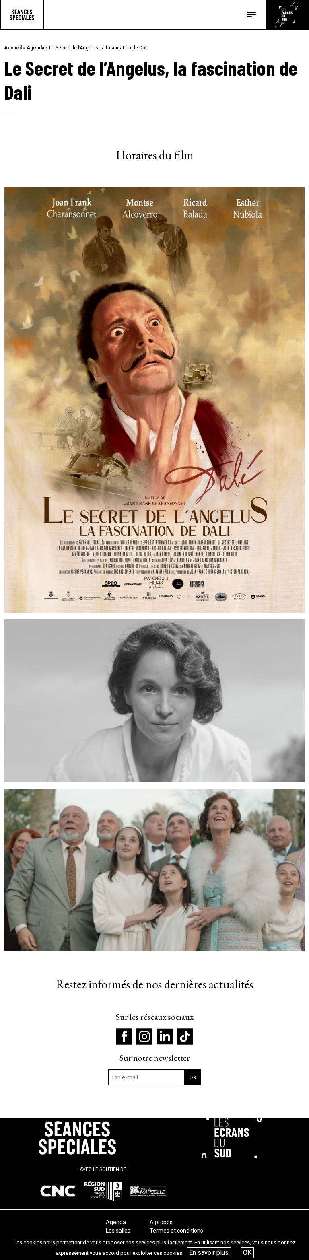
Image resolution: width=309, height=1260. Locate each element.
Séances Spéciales (22, 14)
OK (247, 1252)
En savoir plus (209, 1252)
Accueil (13, 48)
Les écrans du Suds (287, 14)
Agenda (35, 48)
